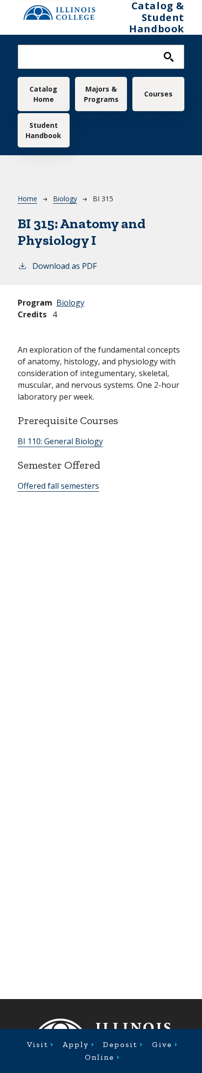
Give (162, 1044)
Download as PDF (64, 266)
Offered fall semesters (58, 485)
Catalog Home (43, 94)
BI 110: (60, 441)
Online (99, 1057)
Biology (65, 198)
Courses (158, 93)
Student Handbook (43, 130)
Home (27, 198)
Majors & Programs (101, 94)
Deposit (120, 1044)
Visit (37, 1044)
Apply (76, 1044)
